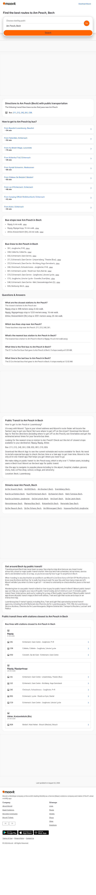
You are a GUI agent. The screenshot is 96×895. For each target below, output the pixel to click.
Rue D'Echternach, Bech (36, 494)
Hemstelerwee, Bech (13, 503)
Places (51, 810)
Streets (51, 814)
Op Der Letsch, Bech (40, 499)
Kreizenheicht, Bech (50, 503)
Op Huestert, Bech (55, 494)
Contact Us (30, 838)
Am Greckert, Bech (45, 489)
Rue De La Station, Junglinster (17, 499)
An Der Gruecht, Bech (13, 489)
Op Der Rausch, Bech (13, 508)
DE (5, 823)
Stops (51, 818)
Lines (51, 806)
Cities (51, 821)
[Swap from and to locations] (86, 23)
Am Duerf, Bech (56, 499)
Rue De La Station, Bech (14, 494)
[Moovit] (9, 3)
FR (12, 823)
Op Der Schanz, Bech (32, 508)
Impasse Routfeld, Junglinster (76, 508)
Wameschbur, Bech (32, 503)
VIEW (24, 224)
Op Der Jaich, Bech (72, 499)
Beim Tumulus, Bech (74, 494)
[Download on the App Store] (25, 832)
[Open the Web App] (41, 832)
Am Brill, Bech (30, 489)
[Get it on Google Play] (9, 832)
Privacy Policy (19, 838)
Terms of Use (7, 838)
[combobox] (48, 21)
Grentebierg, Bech (62, 489)
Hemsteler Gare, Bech (69, 503)
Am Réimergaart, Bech (52, 508)
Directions (53, 825)
